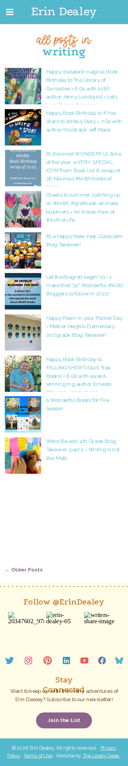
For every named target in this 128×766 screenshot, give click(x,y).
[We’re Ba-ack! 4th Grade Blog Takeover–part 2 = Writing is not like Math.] (23, 455)
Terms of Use (38, 756)
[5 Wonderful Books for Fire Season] (23, 414)
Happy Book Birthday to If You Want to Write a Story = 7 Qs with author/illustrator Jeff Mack (84, 121)
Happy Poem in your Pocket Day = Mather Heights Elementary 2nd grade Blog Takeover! (84, 326)
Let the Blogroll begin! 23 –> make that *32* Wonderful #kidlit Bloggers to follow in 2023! (84, 285)
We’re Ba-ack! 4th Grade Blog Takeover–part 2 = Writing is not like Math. (83, 449)
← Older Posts (24, 569)
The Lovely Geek (101, 756)
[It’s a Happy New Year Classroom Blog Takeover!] (23, 250)
